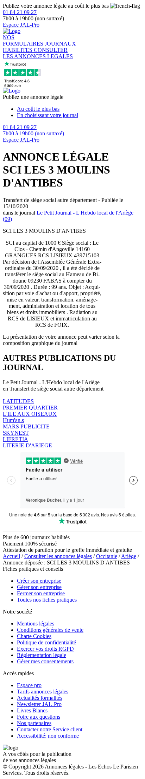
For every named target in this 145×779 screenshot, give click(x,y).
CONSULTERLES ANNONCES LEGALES (38, 53)
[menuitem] (79, 109)
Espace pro (29, 685)
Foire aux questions (38, 717)
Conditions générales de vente (50, 630)
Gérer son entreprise (39, 587)
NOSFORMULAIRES (24, 40)
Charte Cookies (34, 636)
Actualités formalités (39, 698)
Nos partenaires (34, 723)
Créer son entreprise (39, 581)
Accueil (11, 556)
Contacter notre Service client (49, 729)
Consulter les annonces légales (58, 556)
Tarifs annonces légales (42, 692)
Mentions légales (35, 623)
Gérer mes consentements (45, 661)
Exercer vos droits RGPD (45, 649)
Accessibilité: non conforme (48, 736)
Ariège (128, 556)
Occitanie (106, 556)
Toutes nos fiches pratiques (47, 600)
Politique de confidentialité (46, 642)
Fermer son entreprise (41, 593)
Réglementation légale (41, 655)
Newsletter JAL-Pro (39, 704)
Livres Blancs (32, 710)
